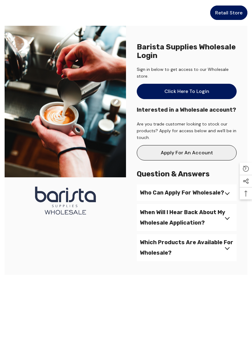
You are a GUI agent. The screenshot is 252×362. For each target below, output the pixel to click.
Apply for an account (187, 152)
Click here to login (186, 91)
